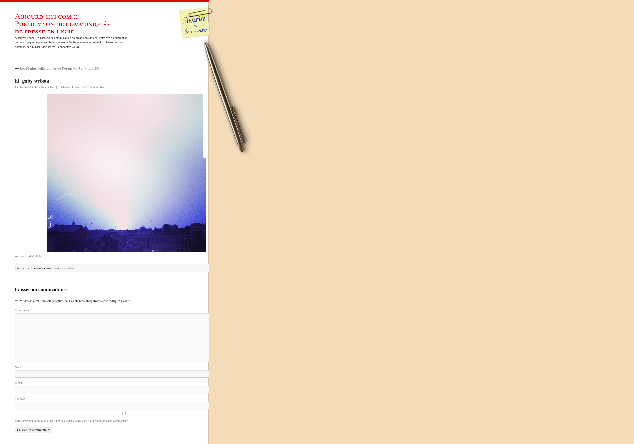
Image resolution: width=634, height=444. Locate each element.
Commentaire (24, 310)
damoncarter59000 (30, 256)
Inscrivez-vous (109, 42)
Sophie (24, 87)
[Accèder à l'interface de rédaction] (197, 38)
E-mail (20, 383)
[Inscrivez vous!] (196, 26)
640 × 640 (92, 87)
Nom (19, 367)
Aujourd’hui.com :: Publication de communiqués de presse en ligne (62, 23)
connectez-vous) (68, 46)
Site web (20, 399)
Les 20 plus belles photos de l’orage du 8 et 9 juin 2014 (58, 68)
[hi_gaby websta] (126, 173)
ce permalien (67, 268)
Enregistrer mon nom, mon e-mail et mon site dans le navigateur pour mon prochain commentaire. (72, 421)
